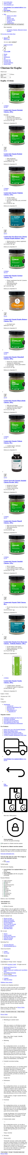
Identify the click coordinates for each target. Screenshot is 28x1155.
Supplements (7, 704)
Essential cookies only (11, 1011)
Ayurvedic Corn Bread (9, 719)
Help (5, 14)
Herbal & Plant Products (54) (14, 707)
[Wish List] (5, 47)
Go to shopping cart (8, 4)
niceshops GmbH (12, 964)
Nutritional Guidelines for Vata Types (13, 717)
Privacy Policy (7, 968)
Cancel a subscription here (10, 975)
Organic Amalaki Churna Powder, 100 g (15, 481)
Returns (9, 17)
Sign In (5, 933)
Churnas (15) (10, 705)
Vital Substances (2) (12, 710)
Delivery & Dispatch (9, 920)
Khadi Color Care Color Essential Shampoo (14, 729)
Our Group (6, 952)
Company (6, 978)
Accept (2, 1011)
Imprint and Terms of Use (10, 967)
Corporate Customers (9, 925)
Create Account (7, 935)
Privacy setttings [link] (8, 974)
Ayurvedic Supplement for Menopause (13, 723)
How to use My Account (10, 924)
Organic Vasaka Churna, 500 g (13, 681)
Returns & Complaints (9, 921)
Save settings (4, 1152)
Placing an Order (8, 918)
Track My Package (8, 938)
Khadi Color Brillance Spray (11, 731)
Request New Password (9, 936)
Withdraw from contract (6, 982)
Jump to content (8, 3)
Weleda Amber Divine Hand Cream (12, 732)
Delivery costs (10, 18)
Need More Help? (8, 928)
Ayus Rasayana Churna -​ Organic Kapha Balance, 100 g (15, 237)
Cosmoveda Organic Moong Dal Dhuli (13, 733)
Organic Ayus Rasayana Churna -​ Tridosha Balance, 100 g (15, 642)
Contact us (9, 21)
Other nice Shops (8, 979)
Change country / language (15, 961)
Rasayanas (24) (10, 708)
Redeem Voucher (8, 939)
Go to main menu (8, 2)
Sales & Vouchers (8, 927)
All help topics (10, 22)
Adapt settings (21, 1011)
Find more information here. (7, 853)
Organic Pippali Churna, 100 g (13, 522)
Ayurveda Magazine (9, 944)
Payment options (11, 20)
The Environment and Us (10, 946)
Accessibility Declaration (10, 972)
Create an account (8, 44)
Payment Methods (8, 922)
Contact (6, 951)
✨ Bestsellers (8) (11, 711)
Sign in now (7, 39)
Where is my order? (11, 15)
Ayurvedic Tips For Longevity (11, 720)
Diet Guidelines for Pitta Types (11, 722)
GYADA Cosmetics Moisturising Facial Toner (15, 735)
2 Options (6, 105)
